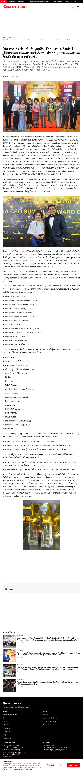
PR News (11, 37)
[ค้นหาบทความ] (72, 7)
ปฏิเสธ (61, 765)
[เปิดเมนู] (78, 7)
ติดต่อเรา (45, 715)
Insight (5, 735)
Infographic (6, 728)
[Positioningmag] (15, 7)
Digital (5, 721)
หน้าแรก (5, 37)
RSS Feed (46, 725)
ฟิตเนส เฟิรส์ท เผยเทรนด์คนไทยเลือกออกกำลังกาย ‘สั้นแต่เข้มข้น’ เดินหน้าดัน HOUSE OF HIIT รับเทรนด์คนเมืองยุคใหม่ (47, 683)
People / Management (10, 715)
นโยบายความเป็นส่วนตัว (50, 718)
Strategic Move (7, 731)
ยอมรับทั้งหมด (73, 765)
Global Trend (7, 738)
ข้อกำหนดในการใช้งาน (49, 721)
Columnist (6, 725)
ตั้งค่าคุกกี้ (50, 765)
